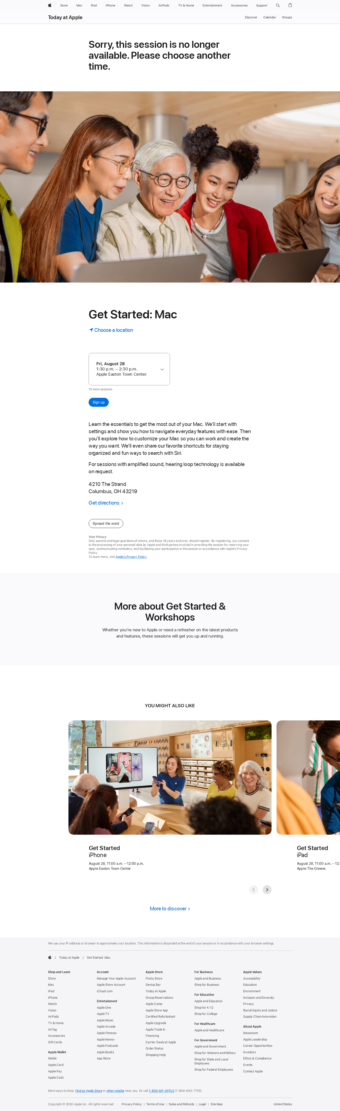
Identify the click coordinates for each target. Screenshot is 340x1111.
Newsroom (250, 1033)
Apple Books (105, 1052)
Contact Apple (253, 1071)
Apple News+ (106, 1039)
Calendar (269, 17)
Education (250, 985)
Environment (252, 991)
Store (52, 978)
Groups (287, 17)
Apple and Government (210, 1046)
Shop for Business (206, 985)
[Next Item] (267, 889)
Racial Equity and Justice (260, 1010)
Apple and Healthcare (209, 1030)
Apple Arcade (106, 1026)
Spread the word (106, 524)
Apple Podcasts (107, 1046)
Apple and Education (208, 1001)
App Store (104, 1058)
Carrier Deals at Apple (161, 1042)
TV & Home (56, 1023)
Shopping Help (156, 1055)
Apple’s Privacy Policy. (131, 557)
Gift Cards (55, 1042)
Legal (202, 1104)
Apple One (104, 1007)
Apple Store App (157, 1010)
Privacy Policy (132, 1104)
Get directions (104, 503)
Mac (51, 985)
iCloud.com (105, 991)
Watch (52, 1004)
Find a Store (154, 978)
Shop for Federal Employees (213, 1069)
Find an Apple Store (88, 1091)
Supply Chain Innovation (260, 1016)
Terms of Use (155, 1104)
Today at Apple (65, 17)
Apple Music (105, 1020)
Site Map (217, 1104)
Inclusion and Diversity (258, 997)
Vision (52, 1010)
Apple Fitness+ (107, 1033)
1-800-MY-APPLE (161, 1091)
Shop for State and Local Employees (211, 1061)
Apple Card (55, 1065)
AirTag (52, 1029)
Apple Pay (55, 1071)
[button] (278, 5)
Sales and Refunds (181, 1104)
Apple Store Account (111, 985)
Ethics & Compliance (257, 1058)
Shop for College (205, 1014)
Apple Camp (154, 1004)
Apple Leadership (255, 1039)
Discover (251, 17)
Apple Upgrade (156, 1023)
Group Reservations (159, 997)
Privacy (248, 1004)
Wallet (52, 1058)
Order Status (154, 1048)
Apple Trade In (155, 1029)
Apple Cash (56, 1077)
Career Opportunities (257, 1046)
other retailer (115, 1091)
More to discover (168, 908)
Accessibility (251, 978)
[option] (127, 369)
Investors (249, 1052)
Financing (152, 1036)
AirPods (53, 1016)
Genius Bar (153, 985)
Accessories (56, 1036)
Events (247, 1065)
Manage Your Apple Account (116, 978)
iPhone (52, 997)
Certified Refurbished (160, 1016)
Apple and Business (207, 978)
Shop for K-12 (203, 1007)
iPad (51, 991)
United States (283, 1104)
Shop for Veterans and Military (215, 1053)
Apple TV (103, 1014)
